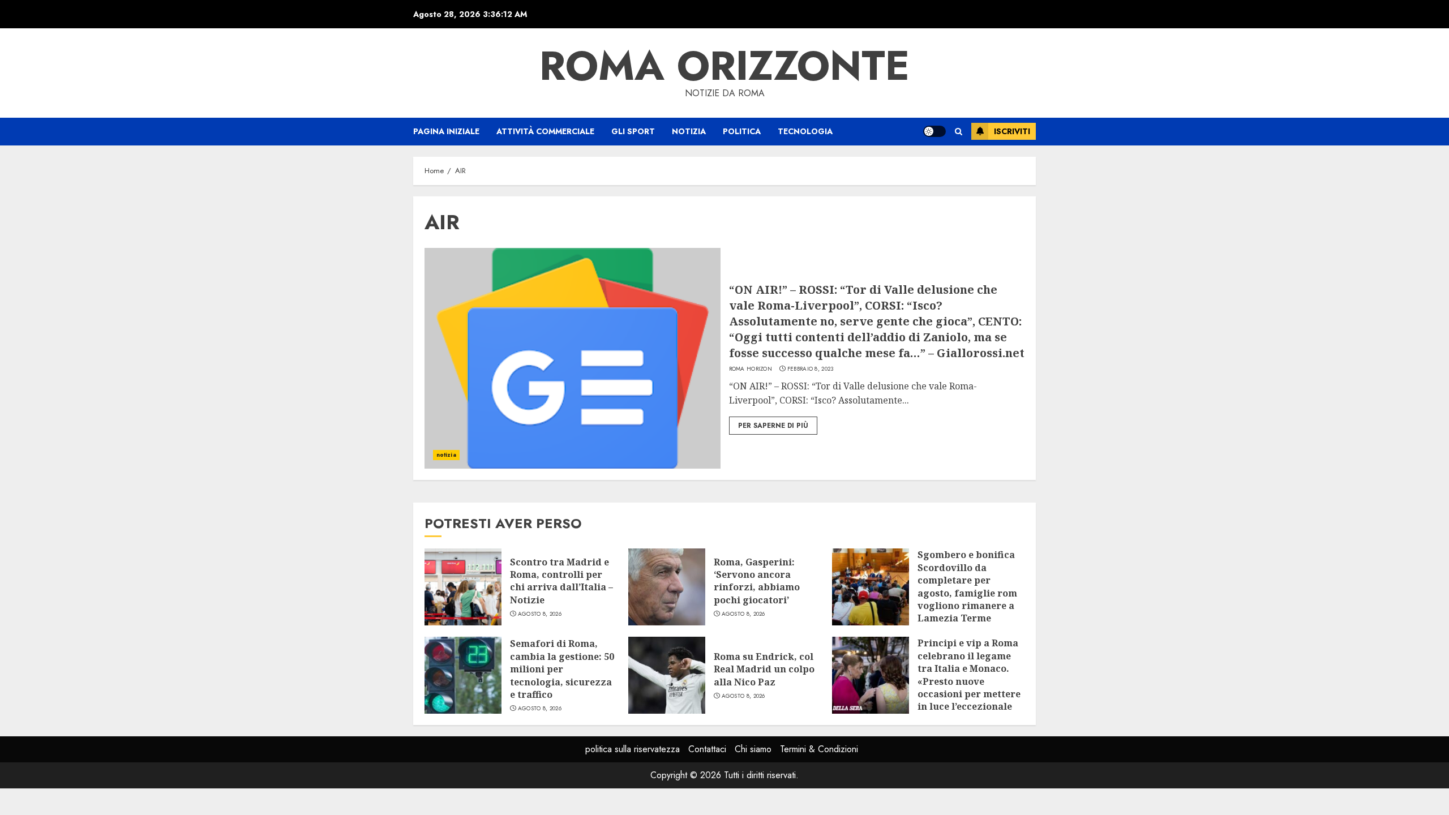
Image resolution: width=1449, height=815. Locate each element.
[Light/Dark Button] (934, 131)
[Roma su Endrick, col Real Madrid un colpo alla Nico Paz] (666, 675)
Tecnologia (805, 131)
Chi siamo (753, 749)
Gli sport (633, 131)
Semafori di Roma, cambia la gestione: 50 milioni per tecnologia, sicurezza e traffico (562, 669)
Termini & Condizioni (819, 749)
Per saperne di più (773, 426)
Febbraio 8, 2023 (810, 369)
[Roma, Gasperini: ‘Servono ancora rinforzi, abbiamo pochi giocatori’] (666, 586)
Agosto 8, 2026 (539, 614)
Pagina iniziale (446, 131)
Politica (742, 131)
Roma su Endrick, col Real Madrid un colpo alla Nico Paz (764, 669)
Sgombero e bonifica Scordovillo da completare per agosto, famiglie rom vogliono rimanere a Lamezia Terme (967, 586)
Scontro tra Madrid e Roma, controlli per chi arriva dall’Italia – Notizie (561, 581)
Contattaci (707, 749)
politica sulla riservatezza (632, 749)
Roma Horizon (751, 369)
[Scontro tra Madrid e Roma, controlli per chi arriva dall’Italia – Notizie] (463, 586)
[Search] (958, 132)
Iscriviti (1012, 131)
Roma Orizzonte (724, 65)
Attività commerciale (545, 131)
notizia (689, 131)
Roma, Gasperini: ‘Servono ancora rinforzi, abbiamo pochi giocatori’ (757, 581)
